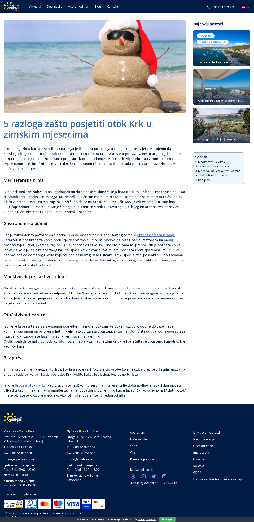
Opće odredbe (203, 446)
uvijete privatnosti (147, 519)
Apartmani (137, 432)
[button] (246, 7)
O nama (198, 459)
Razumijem (167, 519)
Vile (132, 452)
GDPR (197, 473)
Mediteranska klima (211, 162)
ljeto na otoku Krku (30, 385)
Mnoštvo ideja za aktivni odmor (219, 171)
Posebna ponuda (142, 459)
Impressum (201, 452)
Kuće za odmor (140, 439)
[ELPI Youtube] (143, 477)
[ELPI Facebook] (133, 477)
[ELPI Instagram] (164, 477)
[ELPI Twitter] (154, 477)
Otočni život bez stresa (213, 175)
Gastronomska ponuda (213, 166)
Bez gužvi (204, 180)
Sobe (133, 446)
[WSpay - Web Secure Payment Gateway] (13, 504)
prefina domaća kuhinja (156, 235)
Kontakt (112, 6)
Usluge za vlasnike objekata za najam (219, 479)
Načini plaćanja (204, 439)
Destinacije (54, 6)
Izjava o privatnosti (206, 432)
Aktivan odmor (78, 6)
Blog (97, 6)
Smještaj (35, 6)
